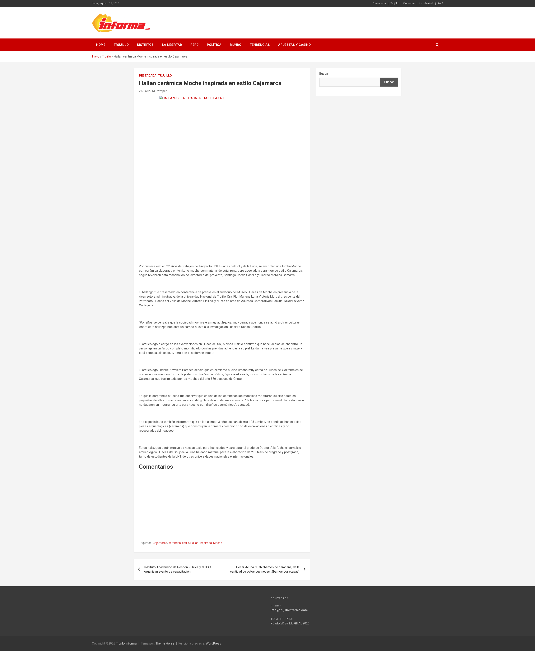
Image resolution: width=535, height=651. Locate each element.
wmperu (162, 91)
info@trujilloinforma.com (289, 610)
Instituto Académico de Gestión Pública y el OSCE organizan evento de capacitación (178, 569)
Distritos (145, 45)
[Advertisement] (222, 222)
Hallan (194, 543)
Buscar (324, 73)
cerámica (174, 543)
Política (214, 45)
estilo (185, 543)
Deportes (409, 3)
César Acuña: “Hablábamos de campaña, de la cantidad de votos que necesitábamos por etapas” (264, 569)
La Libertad (426, 3)
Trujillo (395, 3)
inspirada (206, 543)
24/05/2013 (147, 91)
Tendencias (260, 45)
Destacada (379, 3)
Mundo (235, 45)
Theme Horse (164, 643)
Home (100, 45)
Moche (217, 543)
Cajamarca (160, 543)
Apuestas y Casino (294, 45)
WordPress (213, 643)
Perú (440, 3)
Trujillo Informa (126, 643)
